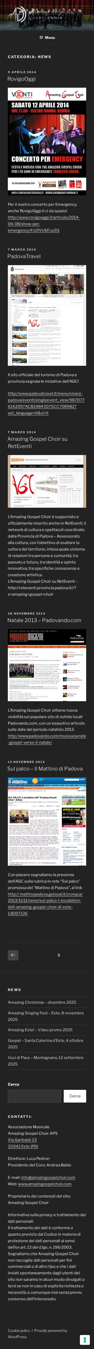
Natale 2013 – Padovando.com (44, 620)
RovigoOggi (21, 79)
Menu (50, 37)
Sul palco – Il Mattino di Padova (45, 769)
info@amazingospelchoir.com (48, 1177)
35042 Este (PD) (23, 1146)
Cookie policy (19, 1330)
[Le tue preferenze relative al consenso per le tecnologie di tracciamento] (85, 1340)
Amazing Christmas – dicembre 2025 (42, 1002)
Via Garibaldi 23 (22, 1140)
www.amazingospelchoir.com (45, 1184)
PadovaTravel (24, 256)
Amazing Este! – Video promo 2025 (40, 1030)
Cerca (13, 1084)
